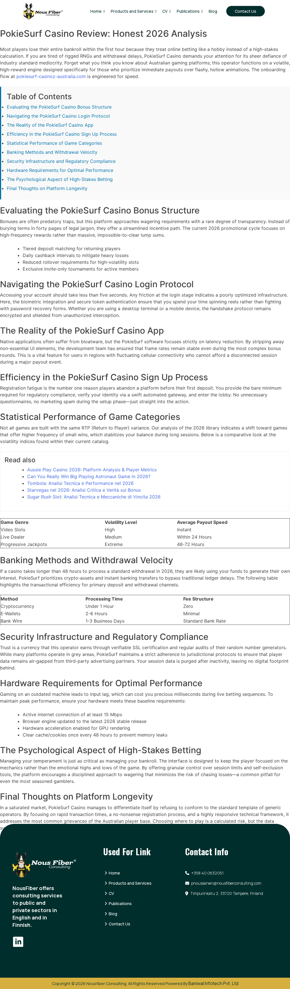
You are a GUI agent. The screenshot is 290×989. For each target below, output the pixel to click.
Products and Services (132, 11)
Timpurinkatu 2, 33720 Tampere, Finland (226, 893)
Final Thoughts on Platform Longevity (47, 188)
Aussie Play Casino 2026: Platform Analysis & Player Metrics (92, 469)
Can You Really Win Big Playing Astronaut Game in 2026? (88, 476)
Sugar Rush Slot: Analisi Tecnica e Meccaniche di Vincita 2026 (94, 497)
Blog (213, 11)
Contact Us (245, 11)
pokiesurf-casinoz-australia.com (51, 76)
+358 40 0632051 (207, 873)
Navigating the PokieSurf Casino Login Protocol (58, 116)
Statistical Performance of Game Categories (54, 143)
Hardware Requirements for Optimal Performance (60, 170)
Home (96, 11)
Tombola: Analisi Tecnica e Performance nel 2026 (80, 483)
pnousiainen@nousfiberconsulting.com (225, 883)
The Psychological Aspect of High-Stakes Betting (60, 179)
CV (165, 11)
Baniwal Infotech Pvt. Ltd (213, 983)
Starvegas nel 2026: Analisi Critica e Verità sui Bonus (84, 490)
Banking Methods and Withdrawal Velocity (52, 152)
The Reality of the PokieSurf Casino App (50, 125)
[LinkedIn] (18, 942)
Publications (188, 11)
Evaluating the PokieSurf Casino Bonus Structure (59, 107)
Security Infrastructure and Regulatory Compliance (61, 161)
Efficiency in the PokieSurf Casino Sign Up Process (62, 134)
